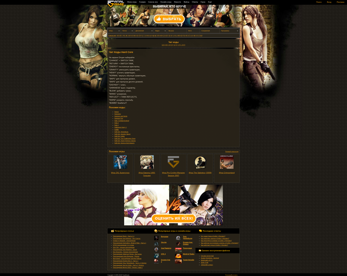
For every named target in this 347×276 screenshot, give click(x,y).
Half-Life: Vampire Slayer (122, 134)
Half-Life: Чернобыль (121, 132)
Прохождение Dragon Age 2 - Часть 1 (125, 261)
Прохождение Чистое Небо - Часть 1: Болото (128, 265)
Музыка (171, 31)
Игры (111, 31)
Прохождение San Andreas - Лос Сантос (126, 238)
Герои (203, 2)
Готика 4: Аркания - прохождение (124, 240)
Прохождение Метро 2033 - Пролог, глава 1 (128, 267)
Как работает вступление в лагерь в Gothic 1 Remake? (219, 243)
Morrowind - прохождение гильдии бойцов (127, 258)
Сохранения (205, 31)
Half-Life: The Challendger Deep (124, 138)
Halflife (116, 129)
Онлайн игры (165, 2)
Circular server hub (207, 256)
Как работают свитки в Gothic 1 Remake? (215, 238)
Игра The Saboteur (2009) (200, 173)
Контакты (234, 275)
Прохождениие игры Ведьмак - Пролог (126, 256)
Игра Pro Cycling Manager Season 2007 (173, 174)
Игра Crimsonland (227, 173)
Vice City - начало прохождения (123, 247)
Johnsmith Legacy (207, 265)
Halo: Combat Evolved (121, 120)
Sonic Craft (204, 262)
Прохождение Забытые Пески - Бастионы (127, 254)
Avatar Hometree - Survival (210, 258)
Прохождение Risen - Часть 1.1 (123, 236)
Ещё (210, 2)
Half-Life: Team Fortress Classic (125, 141)
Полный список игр (231, 151)
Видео (157, 31)
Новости (177, 2)
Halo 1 (116, 125)
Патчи (124, 31)
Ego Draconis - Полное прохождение (125, 252)
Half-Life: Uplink (119, 136)
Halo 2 (116, 123)
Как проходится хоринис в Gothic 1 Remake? (216, 240)
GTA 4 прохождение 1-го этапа (123, 245)
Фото (190, 31)
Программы (225, 31)
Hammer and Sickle (120, 116)
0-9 (201, 35)
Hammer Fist (118, 118)
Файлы (186, 2)
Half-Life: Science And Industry (124, 143)
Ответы (195, 2)
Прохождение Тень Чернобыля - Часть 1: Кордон (129, 263)
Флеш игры (131, 2)
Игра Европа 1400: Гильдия (147, 174)
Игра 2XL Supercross (120, 173)
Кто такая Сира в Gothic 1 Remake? (213, 236)
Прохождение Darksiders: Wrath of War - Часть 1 (129, 243)
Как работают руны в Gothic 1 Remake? (214, 245)
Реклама (228, 275)
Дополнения (140, 31)
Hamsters (117, 114)
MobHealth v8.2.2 (206, 260)
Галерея (142, 2)
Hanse (116, 112)
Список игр (112, 35)
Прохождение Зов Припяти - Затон (125, 249)
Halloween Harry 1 (120, 127)
